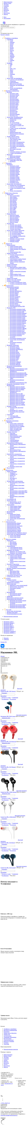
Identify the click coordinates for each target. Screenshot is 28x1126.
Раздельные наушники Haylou (18, 325)
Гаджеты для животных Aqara (18, 282)
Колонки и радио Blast (16, 302)
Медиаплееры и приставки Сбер (18, 492)
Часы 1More (13, 208)
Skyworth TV (13, 478)
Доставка (6, 4)
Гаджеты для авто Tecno (16, 581)
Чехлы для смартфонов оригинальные (16, 88)
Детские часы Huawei (15, 226)
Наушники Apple (14, 346)
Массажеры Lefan (14, 572)
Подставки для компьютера (17, 142)
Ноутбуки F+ (13, 110)
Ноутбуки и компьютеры (10, 1030)
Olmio (11, 72)
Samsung (12, 42)
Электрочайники (14, 440)
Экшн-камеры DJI (15, 509)
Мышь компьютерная (15, 118)
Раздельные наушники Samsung (18, 316)
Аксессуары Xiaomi (15, 537)
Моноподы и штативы (16, 83)
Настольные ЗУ (14, 140)
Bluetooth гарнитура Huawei (17, 395)
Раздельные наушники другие (18, 338)
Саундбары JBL (14, 416)
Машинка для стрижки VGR (17, 551)
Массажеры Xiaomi (15, 573)
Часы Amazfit (13, 207)
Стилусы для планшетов (16, 186)
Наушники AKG (14, 359)
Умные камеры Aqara (15, 274)
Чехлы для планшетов (16, 190)
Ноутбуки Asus (14, 96)
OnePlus (12, 60)
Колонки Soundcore (15, 305)
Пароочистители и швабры (17, 426)
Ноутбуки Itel (13, 113)
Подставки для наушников (17, 144)
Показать (6, 638)
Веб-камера (13, 129)
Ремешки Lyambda (15, 240)
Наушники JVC (14, 360)
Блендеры (12, 433)
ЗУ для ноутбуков (14, 122)
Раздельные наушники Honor (17, 314)
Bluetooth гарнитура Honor (17, 396)
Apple (11, 41)
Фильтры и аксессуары (16, 466)
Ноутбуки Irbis (14, 111)
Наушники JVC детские (16, 410)
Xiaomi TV (13, 472)
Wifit (11, 64)
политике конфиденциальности (9, 1115)
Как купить (7, 13)
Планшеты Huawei (15, 171)
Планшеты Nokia (14, 172)
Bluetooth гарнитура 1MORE (17, 404)
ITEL (11, 52)
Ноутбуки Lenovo (14, 102)
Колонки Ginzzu (14, 299)
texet (11, 75)
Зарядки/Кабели (14, 82)
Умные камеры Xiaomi (16, 260)
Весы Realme (13, 543)
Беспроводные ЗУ (14, 138)
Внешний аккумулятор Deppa (18, 607)
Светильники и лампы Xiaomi (18, 259)
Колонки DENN (14, 298)
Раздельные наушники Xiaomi (18, 310)
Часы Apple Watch (14, 195)
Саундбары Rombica (15, 417)
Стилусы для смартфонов (16, 79)
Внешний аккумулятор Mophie (18, 604)
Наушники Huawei (15, 353)
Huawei (12, 50)
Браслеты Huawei (14, 219)
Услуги (5, 11)
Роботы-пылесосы (15, 430)
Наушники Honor (14, 352)
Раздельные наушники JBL (17, 312)
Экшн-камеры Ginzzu (15, 510)
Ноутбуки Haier (14, 108)
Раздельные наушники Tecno (17, 317)
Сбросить (6, 639)
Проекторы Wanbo (15, 517)
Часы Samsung (14, 198)
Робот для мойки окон (16, 429)
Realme (12, 47)
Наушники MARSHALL (16, 349)
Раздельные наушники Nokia (17, 318)
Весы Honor (13, 542)
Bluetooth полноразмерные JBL (18, 373)
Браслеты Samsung (15, 216)
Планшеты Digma (14, 177)
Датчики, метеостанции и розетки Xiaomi (17, 255)
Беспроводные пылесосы (16, 425)
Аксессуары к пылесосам (16, 423)
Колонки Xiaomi (14, 288)
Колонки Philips (14, 294)
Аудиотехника (7, 1035)
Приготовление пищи (16, 436)
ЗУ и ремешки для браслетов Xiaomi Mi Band (17, 236)
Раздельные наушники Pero (17, 331)
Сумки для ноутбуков (15, 124)
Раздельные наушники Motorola (18, 320)
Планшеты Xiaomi (15, 168)
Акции (5, 7)
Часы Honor (13, 201)
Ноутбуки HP (13, 97)
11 (14, 632)
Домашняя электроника (10, 1037)
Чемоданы (12, 591)
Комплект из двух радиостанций (18, 585)
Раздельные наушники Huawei (18, 323)
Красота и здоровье (9, 1041)
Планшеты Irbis (14, 175)
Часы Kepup (13, 211)
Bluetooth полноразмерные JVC (18, 375)
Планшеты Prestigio (15, 179)
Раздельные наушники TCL (17, 334)
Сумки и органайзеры (16, 153)
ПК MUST (13, 161)
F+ (10, 67)
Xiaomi (12, 43)
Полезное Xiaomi (14, 257)
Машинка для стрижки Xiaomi (18, 553)
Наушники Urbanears (15, 361)
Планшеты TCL (14, 181)
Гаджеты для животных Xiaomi (18, 284)
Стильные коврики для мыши (18, 151)
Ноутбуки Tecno (14, 103)
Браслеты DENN (14, 220)
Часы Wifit (12, 209)
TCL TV (12, 477)
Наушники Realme (15, 356)
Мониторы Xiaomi (15, 157)
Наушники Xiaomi (15, 348)
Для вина (12, 438)
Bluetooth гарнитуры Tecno (17, 403)
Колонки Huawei (14, 292)
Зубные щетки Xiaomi (16, 557)
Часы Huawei (13, 200)
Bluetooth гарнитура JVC (16, 400)
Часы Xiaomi (13, 197)
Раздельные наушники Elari (17, 327)
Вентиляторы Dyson (15, 450)
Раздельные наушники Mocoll (18, 321)
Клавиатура (13, 120)
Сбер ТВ (12, 479)
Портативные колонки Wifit (17, 306)
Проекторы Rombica (15, 515)
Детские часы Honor (15, 229)
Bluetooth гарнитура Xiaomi (17, 386)
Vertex (11, 77)
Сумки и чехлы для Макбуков (18, 128)
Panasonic (12, 74)
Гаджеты (6, 1042)
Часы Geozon (13, 204)
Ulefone (12, 57)
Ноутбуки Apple (14, 93)
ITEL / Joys (13, 68)
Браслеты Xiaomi (14, 215)
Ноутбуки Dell (14, 107)
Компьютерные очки (15, 132)
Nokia (11, 71)
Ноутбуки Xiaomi (14, 95)
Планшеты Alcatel (14, 178)
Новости (6, 8)
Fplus (11, 59)
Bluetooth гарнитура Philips (17, 389)
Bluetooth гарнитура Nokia (17, 398)
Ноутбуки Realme (14, 100)
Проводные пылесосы (16, 427)
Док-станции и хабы (15, 139)
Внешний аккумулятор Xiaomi (18, 600)
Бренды (6, 14)
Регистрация (7, 18)
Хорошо (3, 1118)
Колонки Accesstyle (15, 296)
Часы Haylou (13, 205)
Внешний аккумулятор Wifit (17, 606)
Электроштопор (14, 441)
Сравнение (15, 697)
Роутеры (12, 121)
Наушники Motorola (15, 364)
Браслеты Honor (14, 218)
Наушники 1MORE (15, 363)
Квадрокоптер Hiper (15, 595)
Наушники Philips (14, 357)
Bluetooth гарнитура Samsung (17, 388)
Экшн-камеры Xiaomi (15, 506)
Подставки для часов (15, 149)
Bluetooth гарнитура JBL (16, 393)
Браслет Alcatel (14, 222)
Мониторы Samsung (15, 156)
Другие (12, 250)
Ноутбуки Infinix (14, 104)
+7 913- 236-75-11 (19, 1076)
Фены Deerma (13, 567)
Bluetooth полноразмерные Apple (18, 368)
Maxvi (11, 70)
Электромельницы (15, 437)
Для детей (6, 1044)
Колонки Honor (14, 303)
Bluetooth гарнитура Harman (17, 402)
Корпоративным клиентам (11, 616)
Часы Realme (13, 202)
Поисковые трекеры (15, 588)
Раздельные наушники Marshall (18, 313)
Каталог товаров (5, 34)
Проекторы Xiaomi (15, 514)
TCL (11, 61)
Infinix (11, 53)
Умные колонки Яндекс (16, 247)
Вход (5, 17)
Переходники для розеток (17, 586)
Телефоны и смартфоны (10, 1029)
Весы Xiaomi (13, 544)
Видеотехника (7, 1038)
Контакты (6, 10)
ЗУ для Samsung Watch (16, 231)
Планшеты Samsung (15, 167)
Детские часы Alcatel (15, 225)
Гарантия (6, 6)
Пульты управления (15, 503)
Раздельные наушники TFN (17, 330)
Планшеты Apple (14, 166)
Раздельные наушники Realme (18, 332)
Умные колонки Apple (16, 246)
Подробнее (3, 696)
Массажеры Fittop (14, 571)
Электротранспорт (9, 1040)
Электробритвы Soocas (16, 547)
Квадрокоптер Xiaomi (15, 593)
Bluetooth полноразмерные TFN (18, 382)
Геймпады (12, 131)
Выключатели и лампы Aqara (18, 267)
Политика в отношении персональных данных (7, 1092)
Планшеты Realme (15, 174)
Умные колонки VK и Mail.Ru (18, 249)
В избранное (5, 699)
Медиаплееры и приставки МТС (18, 490)
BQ (11, 65)
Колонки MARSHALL (16, 291)
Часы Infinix (13, 212)
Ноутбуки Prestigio (15, 114)
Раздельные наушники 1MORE (18, 328)
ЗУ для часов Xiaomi (15, 234)
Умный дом (7, 1034)
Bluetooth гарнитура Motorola (17, 399)
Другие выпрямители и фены (18, 565)
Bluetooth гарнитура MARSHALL (15, 391)
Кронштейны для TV (15, 502)
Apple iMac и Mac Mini (16, 160)
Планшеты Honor (14, 170)
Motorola (12, 56)
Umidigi (12, 54)
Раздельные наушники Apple (17, 309)
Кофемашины (13, 434)
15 (13, 630)
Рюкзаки (12, 589)
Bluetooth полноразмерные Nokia (18, 374)
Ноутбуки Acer (14, 106)
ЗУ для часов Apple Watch (17, 233)
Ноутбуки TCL (14, 115)
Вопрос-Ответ (7, 3)
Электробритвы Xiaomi (16, 548)
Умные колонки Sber (15, 252)
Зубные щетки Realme (16, 555)
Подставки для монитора (16, 143)
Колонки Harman (14, 300)
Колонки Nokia (14, 295)
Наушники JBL (14, 350)
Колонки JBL (13, 289)
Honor (11, 45)
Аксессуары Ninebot (15, 535)
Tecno (11, 46)
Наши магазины (8, 2)
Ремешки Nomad (14, 241)
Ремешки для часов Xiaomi (17, 238)
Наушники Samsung (15, 355)
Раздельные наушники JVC (17, 324)
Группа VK (4, 642)
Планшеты (6, 1031)
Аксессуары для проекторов (17, 518)
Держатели (13, 81)
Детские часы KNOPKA (16, 227)
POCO (11, 49)
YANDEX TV (13, 474)
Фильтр (3, 656)
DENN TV (13, 475)
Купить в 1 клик (6, 697)
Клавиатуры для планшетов (17, 185)
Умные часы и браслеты (10, 1033)
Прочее (12, 150)
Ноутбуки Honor (14, 99)
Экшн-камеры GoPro (15, 507)
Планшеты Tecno (14, 182)
